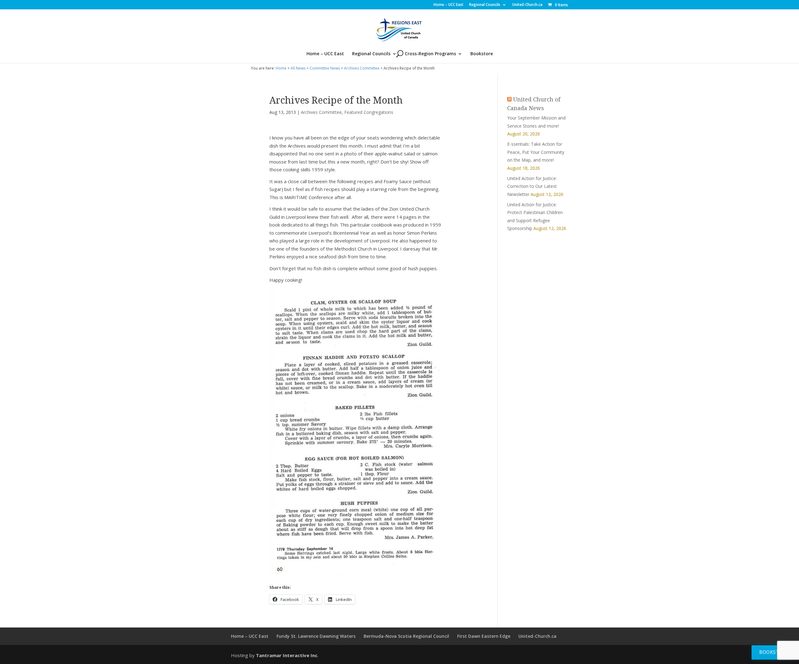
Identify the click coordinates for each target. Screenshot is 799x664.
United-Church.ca (527, 5)
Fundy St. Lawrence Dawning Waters (316, 636)
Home (281, 68)
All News (298, 68)
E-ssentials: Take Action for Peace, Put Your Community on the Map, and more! (535, 152)
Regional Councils (484, 5)
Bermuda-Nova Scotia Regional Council (406, 636)
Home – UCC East (448, 5)
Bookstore (481, 53)
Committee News (325, 68)
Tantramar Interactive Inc (286, 655)
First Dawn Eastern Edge (483, 636)
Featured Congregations (368, 112)
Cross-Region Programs (430, 53)
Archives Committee (362, 68)
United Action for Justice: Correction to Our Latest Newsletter (532, 186)
